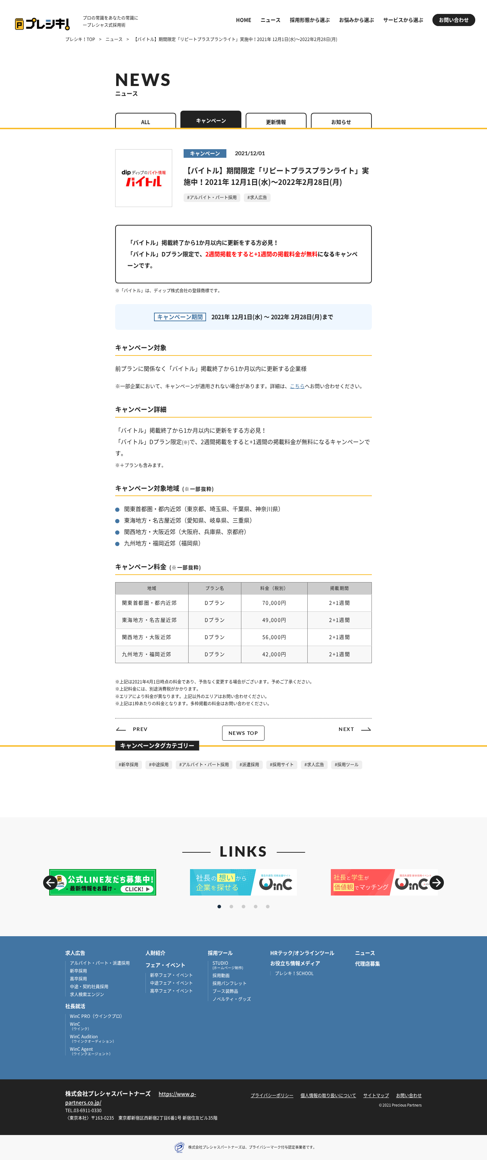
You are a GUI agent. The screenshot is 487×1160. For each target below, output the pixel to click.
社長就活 (75, 1006)
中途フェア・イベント (171, 983)
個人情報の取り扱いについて (328, 1095)
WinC (80, 1026)
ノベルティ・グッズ (231, 999)
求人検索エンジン (87, 994)
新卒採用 (78, 971)
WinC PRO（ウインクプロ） (97, 1016)
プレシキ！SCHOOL (294, 973)
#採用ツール (347, 764)
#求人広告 (257, 197)
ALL (145, 122)
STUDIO (227, 965)
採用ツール (220, 952)
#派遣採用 (249, 764)
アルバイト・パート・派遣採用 (100, 963)
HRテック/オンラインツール (302, 952)
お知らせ (341, 122)
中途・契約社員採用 (89, 986)
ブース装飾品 (225, 991)
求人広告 (75, 952)
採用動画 (221, 975)
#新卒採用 (128, 764)
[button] (437, 883)
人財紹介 (155, 952)
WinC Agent (91, 1051)
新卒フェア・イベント (171, 975)
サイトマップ (376, 1095)
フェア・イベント (165, 965)
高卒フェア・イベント (171, 991)
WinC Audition (93, 1038)
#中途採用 (159, 764)
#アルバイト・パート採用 (212, 197)
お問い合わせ (454, 19)
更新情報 (276, 122)
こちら (297, 386)
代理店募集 (367, 963)
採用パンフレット (229, 983)
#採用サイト (282, 764)
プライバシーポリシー (272, 1095)
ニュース (271, 19)
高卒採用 (78, 979)
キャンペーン (211, 120)
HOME (243, 19)
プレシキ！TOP (80, 39)
